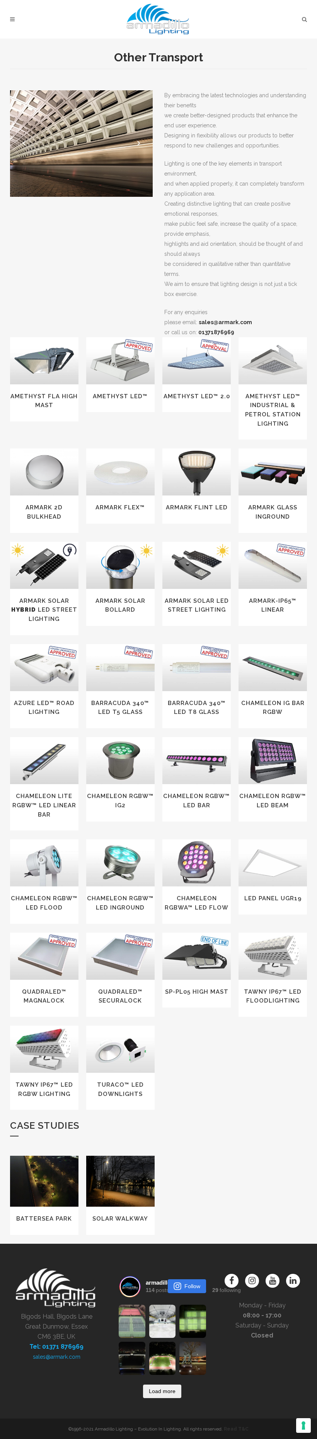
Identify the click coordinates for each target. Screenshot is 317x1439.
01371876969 (216, 332)
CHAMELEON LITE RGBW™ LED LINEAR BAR (44, 805)
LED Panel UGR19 (273, 898)
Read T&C (236, 1429)
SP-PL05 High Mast (196, 991)
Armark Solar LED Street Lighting (44, 609)
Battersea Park (44, 1218)
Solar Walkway (120, 1218)
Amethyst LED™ (120, 396)
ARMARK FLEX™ (120, 507)
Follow (192, 1286)
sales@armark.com (225, 322)
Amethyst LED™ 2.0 (197, 396)
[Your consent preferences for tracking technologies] (303, 1425)
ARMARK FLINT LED (197, 507)
